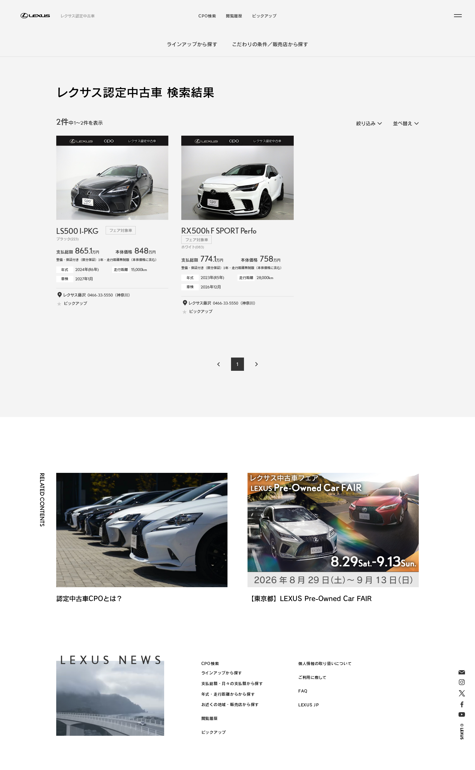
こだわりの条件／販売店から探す (270, 44)
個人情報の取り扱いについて (325, 663)
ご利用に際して (312, 677)
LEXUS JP (308, 704)
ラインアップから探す (192, 44)
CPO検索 (207, 16)
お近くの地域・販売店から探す (230, 704)
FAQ (303, 690)
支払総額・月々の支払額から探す (232, 683)
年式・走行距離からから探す (228, 694)
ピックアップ (264, 16)
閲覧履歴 (234, 16)
